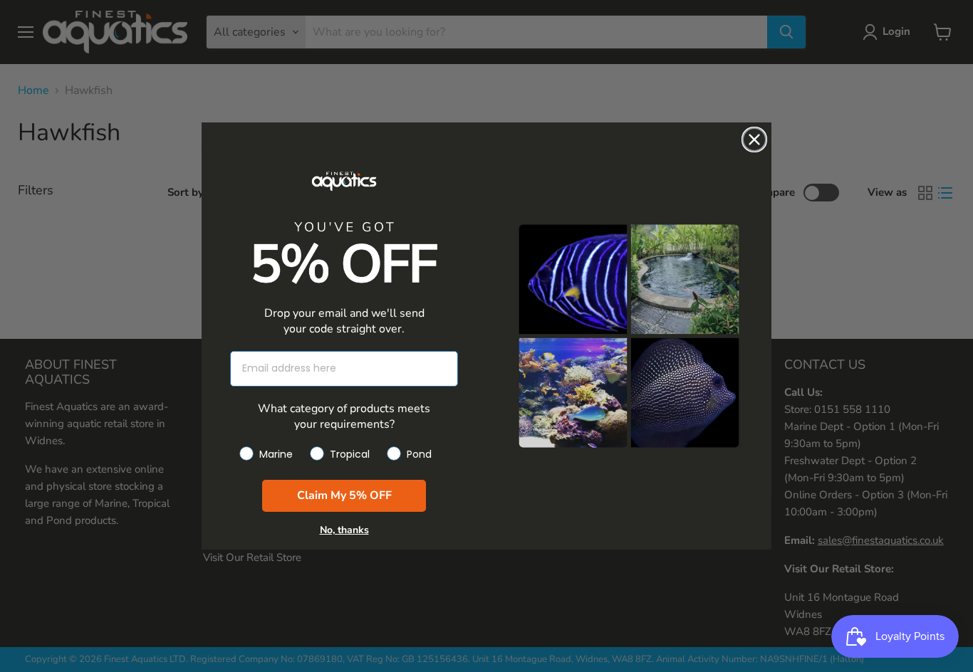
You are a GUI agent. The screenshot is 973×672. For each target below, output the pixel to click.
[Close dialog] (754, 139)
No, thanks (344, 530)
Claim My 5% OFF (344, 495)
